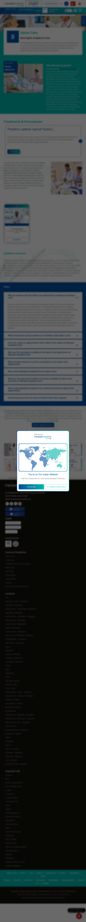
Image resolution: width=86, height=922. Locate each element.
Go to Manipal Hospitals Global (56, 487)
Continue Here (31, 487)
